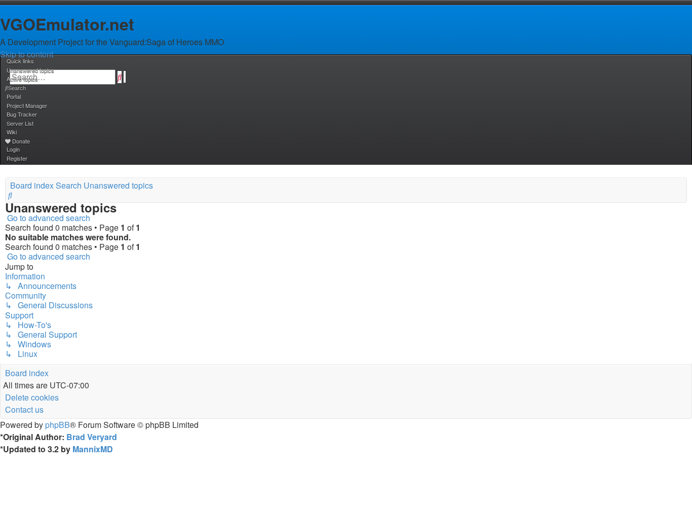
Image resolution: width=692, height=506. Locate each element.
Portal (14, 96)
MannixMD (92, 449)
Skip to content (26, 54)
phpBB (57, 424)
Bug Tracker (22, 114)
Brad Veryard (91, 437)
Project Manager (27, 105)
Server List (20, 123)
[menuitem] (29, 70)
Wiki (12, 132)
